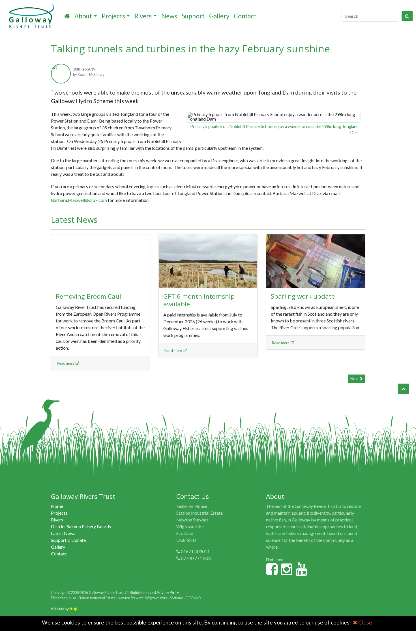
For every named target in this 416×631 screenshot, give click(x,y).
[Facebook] (272, 572)
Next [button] (355, 378)
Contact (245, 16)
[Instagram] (286, 572)
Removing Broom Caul (88, 296)
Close (364, 622)
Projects (113, 16)
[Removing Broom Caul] (100, 261)
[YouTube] (301, 572)
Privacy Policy (168, 592)
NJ (71, 609)
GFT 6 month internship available (199, 300)
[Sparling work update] (315, 261)
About (83, 16)
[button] (403, 389)
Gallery (219, 16)
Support (193, 16)
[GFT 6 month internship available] (208, 261)
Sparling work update (303, 296)
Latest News (63, 533)
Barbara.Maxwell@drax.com (79, 200)
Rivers (143, 16)
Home (57, 506)
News (169, 16)
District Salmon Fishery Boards (81, 526)
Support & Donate (68, 540)
